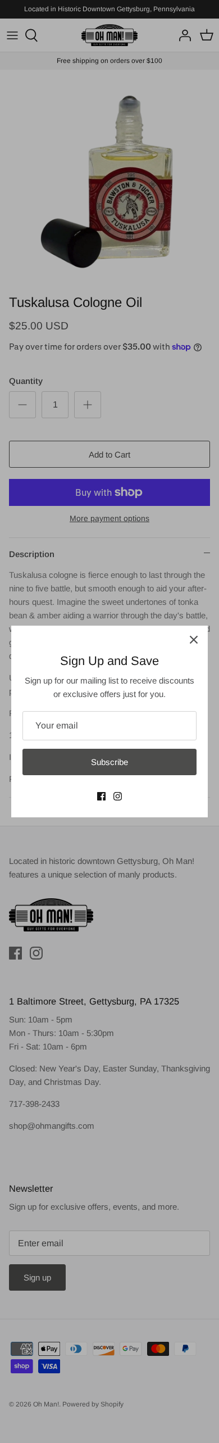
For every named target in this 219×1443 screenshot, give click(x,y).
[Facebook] (101, 796)
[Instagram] (117, 796)
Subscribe (109, 762)
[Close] (193, 639)
